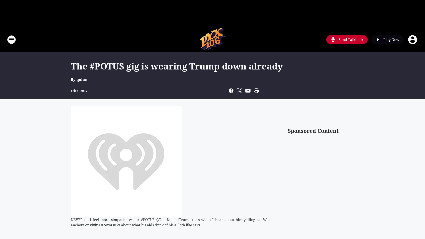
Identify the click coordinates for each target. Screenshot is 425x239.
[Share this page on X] (239, 91)
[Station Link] (212, 39)
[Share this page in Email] (248, 91)
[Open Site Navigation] (11, 39)
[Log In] (413, 39)
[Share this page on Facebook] (231, 91)
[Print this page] (256, 91)
